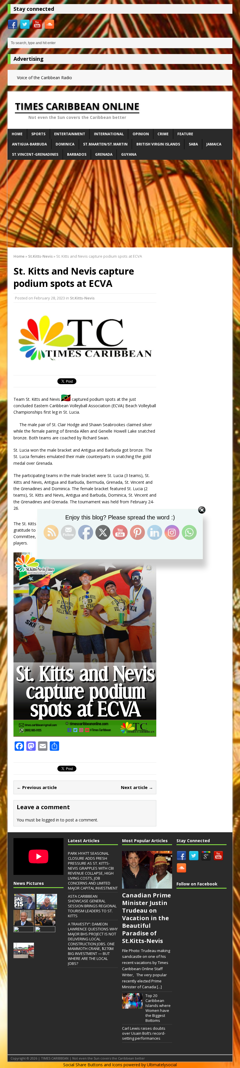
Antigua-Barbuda (29, 144)
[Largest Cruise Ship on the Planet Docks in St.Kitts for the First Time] (45, 938)
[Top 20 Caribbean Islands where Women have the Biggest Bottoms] (132, 1005)
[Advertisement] (120, 204)
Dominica (65, 144)
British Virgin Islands (158, 144)
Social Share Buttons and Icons (92, 1064)
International (109, 133)
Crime (163, 133)
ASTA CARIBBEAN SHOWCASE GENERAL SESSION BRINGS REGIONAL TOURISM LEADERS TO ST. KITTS (92, 906)
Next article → (137, 787)
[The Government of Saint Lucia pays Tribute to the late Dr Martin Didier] (23, 922)
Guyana (128, 154)
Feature (185, 133)
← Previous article (37, 787)
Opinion (141, 133)
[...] (159, 986)
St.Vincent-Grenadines (35, 154)
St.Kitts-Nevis (82, 298)
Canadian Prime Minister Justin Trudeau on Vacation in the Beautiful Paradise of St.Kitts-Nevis (146, 918)
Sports (38, 133)
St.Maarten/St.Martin (105, 144)
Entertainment (69, 133)
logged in (50, 820)
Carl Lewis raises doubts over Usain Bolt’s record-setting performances (143, 1033)
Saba (193, 144)
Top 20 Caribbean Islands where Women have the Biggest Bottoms (158, 1008)
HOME (17, 133)
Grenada (103, 154)
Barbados (76, 154)
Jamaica (213, 144)
